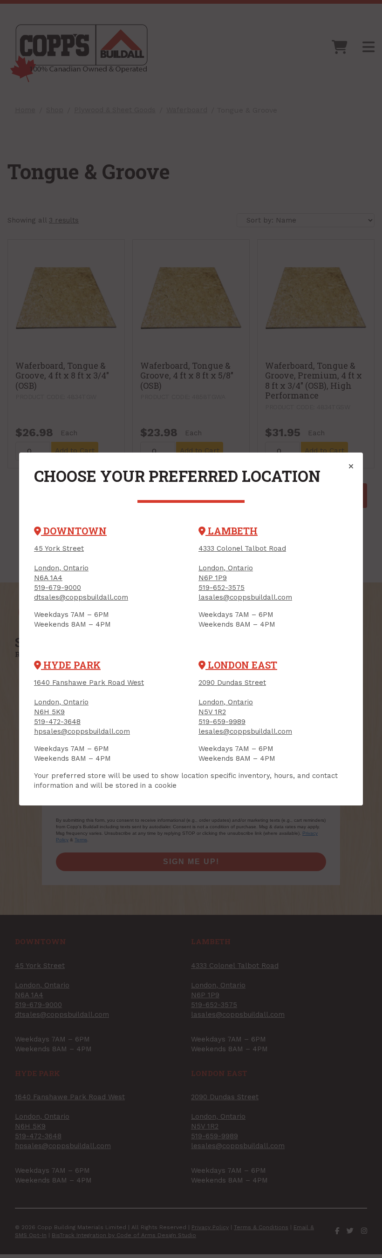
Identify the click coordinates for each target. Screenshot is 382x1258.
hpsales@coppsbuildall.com (82, 731)
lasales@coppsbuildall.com (245, 597)
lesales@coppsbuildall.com (245, 731)
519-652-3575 (221, 587)
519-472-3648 (57, 721)
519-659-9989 (222, 721)
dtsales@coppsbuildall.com (81, 597)
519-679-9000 (57, 587)
